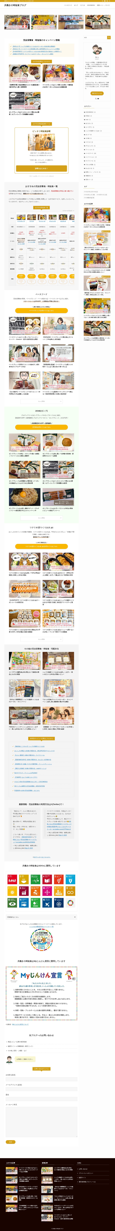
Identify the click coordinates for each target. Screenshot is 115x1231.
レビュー (21, 281)
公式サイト (21, 276)
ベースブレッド (21, 221)
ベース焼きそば (89, 197)
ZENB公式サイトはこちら (41, 427)
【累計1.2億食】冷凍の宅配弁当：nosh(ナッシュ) (30, 768)
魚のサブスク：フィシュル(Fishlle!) (25, 773)
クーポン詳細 (31, 242)
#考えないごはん (60, 826)
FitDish (89, 116)
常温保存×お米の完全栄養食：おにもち (27, 790)
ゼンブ (89, 134)
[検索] (109, 1)
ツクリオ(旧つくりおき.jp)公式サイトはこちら (42, 546)
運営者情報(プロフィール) (87, 1182)
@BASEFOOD (26, 837)
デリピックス (52, 221)
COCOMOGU (91, 112)
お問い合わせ (83, 1169)
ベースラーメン (102, 194)
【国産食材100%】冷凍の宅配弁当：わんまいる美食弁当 (32, 759)
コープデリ (90, 127)
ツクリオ (31, 221)
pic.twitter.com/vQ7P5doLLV (62, 829)
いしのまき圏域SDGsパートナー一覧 (42, 926)
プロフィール (98, 93)
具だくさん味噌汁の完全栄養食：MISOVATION (29, 786)
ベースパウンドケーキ (91, 191)
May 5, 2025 (63, 835)
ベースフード (91, 153)
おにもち (89, 123)
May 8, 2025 (29, 848)
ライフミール (42, 221)
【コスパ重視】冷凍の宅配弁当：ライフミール (29, 755)
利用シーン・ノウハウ (93, 172)
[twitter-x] (102, 1)
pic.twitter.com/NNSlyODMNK (25, 842)
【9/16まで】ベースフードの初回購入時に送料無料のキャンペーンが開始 (36, 49)
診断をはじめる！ (41, 168)
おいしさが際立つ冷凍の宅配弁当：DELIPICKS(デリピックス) (34, 751)
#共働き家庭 (51, 826)
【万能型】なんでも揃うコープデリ (25, 777)
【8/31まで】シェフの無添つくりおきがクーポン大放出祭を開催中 (33, 46)
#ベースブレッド (66, 824)
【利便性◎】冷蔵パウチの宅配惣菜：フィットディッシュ (33, 764)
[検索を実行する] (109, 37)
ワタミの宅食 (90, 164)
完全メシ (89, 179)
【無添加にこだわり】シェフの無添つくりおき (29, 746)
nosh (73, 221)
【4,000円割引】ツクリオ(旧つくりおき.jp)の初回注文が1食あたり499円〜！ (37, 51)
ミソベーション (91, 157)
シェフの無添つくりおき (94, 131)
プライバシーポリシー (86, 1173)
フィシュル (90, 149)
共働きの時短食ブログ (15, 5)
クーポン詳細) (21, 243)
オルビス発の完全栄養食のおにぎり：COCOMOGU (31, 781)
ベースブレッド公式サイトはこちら (41, 310)
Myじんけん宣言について (20, 1024)
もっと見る (41, 401)
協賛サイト (82, 1177)
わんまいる (63, 221)
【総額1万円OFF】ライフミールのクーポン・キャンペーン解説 (32, 54)
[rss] (107, 1)
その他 (89, 138)
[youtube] (105, 1)
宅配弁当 (89, 175)
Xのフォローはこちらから (42, 857)
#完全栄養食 (24, 839)
